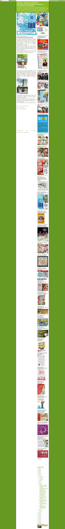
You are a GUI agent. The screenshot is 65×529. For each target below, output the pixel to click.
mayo (40, 484)
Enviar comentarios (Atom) (25, 132)
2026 (39, 468)
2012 (39, 520)
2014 (39, 518)
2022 (39, 472)
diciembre (40, 476)
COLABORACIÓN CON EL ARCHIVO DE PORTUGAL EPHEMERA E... (43, 501)
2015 (39, 517)
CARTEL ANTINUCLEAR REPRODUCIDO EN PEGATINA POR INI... (42, 507)
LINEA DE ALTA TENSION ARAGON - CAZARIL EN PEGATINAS (43, 486)
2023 (39, 471)
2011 (39, 521)
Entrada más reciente (20, 130)
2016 (39, 516)
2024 (39, 470)
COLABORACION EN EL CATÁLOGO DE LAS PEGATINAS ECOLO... (42, 491)
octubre (40, 478)
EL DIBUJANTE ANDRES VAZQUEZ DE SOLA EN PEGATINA (43, 504)
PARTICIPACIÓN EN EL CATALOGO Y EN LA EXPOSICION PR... (42, 494)
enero (40, 511)
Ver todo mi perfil (44, 526)
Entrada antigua (33, 130)
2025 (39, 469)
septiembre (41, 479)
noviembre (41, 477)
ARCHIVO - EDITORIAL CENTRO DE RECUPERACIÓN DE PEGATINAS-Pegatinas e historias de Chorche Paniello (30, 4)
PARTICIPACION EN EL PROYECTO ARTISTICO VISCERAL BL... (43, 497)
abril (40, 509)
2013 (39, 519)
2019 (39, 512)
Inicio (27, 130)
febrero (40, 510)
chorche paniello (45, 525)
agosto (40, 480)
